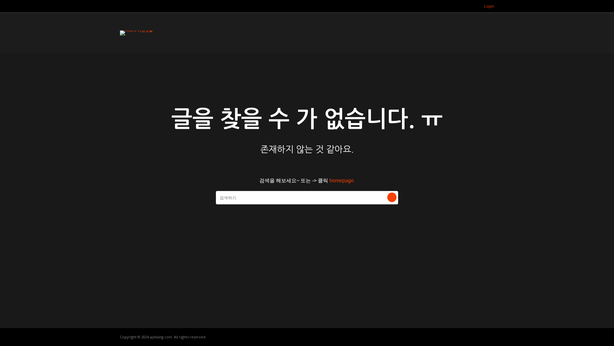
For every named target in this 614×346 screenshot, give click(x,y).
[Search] (392, 197)
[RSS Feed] (465, 6)
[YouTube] (473, 6)
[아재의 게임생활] (136, 30)
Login (489, 6)
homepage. (342, 180)
